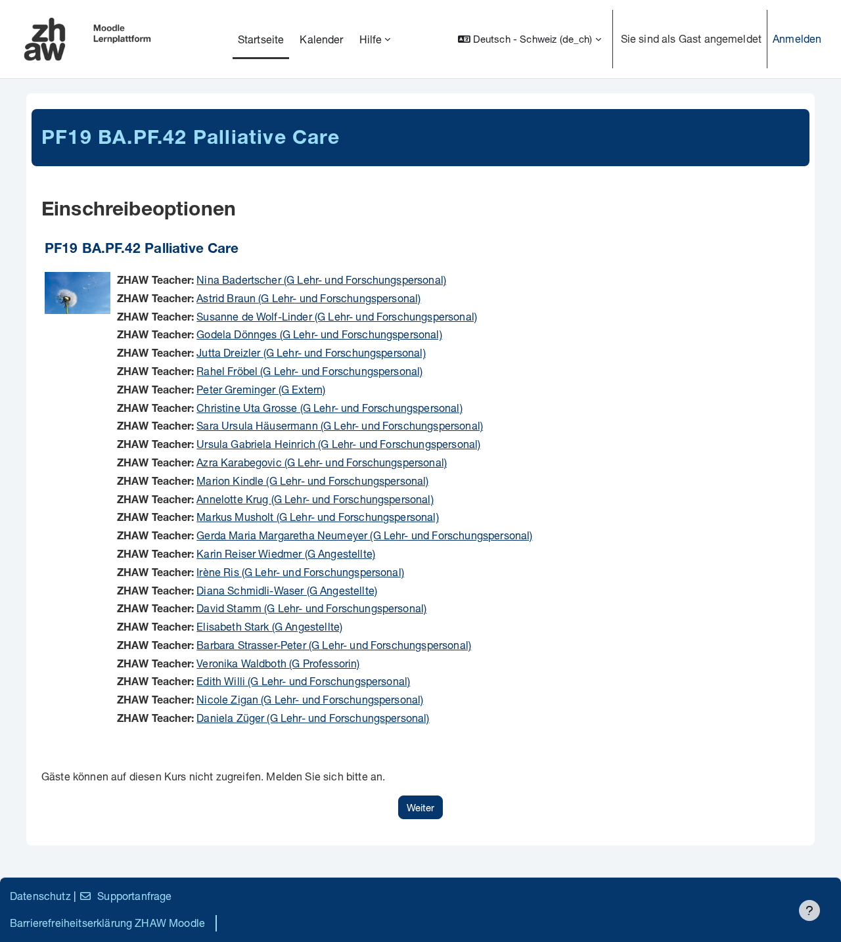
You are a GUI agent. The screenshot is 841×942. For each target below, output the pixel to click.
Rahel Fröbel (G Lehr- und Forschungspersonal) (309, 371)
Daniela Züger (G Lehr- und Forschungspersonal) (312, 717)
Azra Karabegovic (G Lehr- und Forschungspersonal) (321, 462)
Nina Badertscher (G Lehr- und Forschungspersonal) (321, 279)
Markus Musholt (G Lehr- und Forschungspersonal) (317, 516)
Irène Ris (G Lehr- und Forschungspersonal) (300, 572)
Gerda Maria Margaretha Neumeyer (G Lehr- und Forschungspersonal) (364, 535)
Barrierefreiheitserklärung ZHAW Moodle (107, 922)
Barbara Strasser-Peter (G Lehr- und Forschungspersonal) (333, 645)
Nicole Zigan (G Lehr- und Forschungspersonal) (309, 699)
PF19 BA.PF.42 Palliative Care (142, 250)
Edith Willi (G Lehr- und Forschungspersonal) (303, 681)
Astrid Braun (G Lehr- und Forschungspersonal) (308, 298)
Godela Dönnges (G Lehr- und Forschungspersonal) (319, 334)
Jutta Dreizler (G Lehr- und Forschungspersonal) (311, 352)
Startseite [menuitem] (261, 39)
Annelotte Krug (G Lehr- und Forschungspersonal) (315, 499)
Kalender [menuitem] (321, 39)
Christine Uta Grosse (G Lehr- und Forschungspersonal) (329, 407)
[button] (529, 39)
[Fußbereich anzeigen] (809, 910)
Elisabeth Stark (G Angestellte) (269, 626)
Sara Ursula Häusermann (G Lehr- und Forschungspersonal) (339, 425)
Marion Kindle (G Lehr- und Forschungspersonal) (312, 480)
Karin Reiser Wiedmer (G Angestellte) (285, 553)
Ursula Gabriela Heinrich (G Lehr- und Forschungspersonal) (338, 443)
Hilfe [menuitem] (370, 39)
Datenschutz (40, 895)
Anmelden (797, 38)
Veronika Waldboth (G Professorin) (277, 663)
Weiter (420, 807)
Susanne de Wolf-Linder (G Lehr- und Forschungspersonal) (336, 316)
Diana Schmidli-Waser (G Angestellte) (286, 590)
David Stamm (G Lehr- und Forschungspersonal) (311, 608)
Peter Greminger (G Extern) (260, 389)
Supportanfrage (134, 895)
